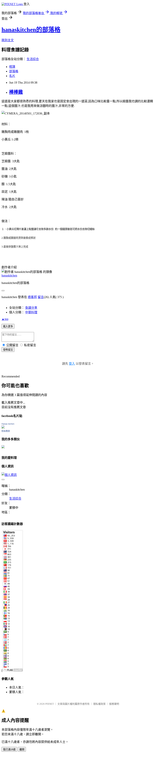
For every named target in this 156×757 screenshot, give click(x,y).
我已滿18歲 (9, 749)
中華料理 (31, 312)
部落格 (13, 71)
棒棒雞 (16, 91)
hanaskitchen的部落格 (31, 29)
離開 (21, 749)
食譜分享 (31, 307)
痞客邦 (32, 297)
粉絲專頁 (6, 431)
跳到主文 (8, 40)
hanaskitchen (9, 275)
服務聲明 (114, 703)
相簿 (12, 66)
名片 (12, 75)
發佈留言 (8, 349)
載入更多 (8, 326)
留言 (41, 297)
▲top (5, 319)
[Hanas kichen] (3, 427)
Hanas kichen (8, 424)
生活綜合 (33, 59)
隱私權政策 (99, 703)
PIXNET (49, 703)
